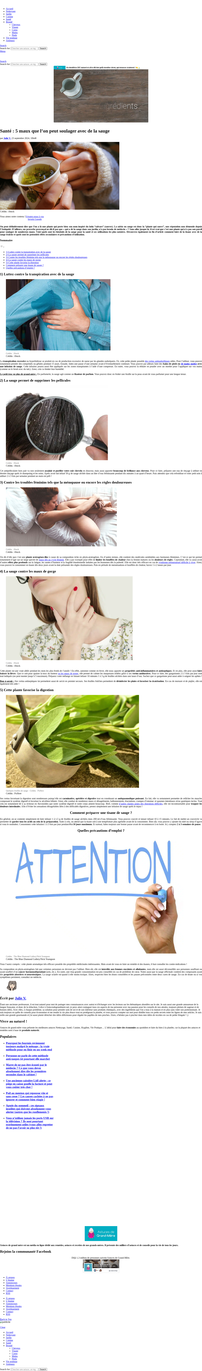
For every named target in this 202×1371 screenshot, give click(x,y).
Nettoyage (11, 11)
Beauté (9, 22)
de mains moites (189, 364)
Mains (15, 32)
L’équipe (10, 1280)
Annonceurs (11, 1282)
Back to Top (6, 1319)
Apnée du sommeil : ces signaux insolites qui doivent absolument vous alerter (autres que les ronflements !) (28, 1109)
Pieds (14, 35)
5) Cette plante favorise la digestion (22, 262)
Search (43, 48)
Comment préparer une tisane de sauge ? (25, 265)
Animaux (10, 40)
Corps (14, 30)
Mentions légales (14, 1285)
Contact (9, 1290)
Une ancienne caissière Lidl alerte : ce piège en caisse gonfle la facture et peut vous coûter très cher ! (29, 1084)
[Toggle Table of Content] (2, 247)
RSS (8, 1293)
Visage (15, 27)
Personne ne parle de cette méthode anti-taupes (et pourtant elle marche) (28, 1057)
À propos (10, 1277)
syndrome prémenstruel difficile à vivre (177, 562)
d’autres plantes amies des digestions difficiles (141, 804)
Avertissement (12, 1288)
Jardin (9, 14)
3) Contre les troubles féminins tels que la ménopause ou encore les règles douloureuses (46, 257)
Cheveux (16, 24)
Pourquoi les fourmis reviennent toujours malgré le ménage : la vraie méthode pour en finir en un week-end (29, 1046)
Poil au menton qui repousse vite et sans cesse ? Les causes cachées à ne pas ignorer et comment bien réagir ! (29, 1096)
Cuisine (9, 16)
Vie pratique (11, 38)
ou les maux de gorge (68, 673)
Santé (8, 19)
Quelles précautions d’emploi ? (20, 268)
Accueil (9, 8)
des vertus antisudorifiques (157, 361)
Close (2, 1327)
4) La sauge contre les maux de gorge (23, 260)
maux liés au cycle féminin (51, 559)
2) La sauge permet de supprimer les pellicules (27, 254)
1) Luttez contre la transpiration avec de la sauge (28, 252)
